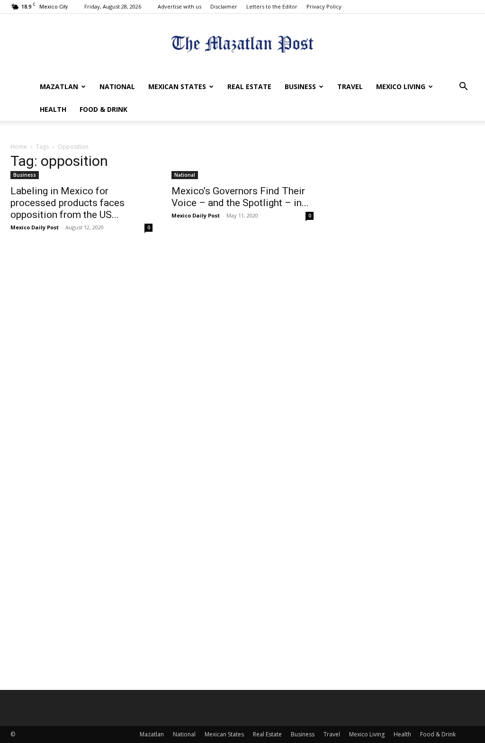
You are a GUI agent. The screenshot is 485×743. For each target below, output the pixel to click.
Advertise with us (179, 6)
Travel (350, 86)
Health (53, 109)
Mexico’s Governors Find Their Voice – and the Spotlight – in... (240, 196)
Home (18, 147)
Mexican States (177, 86)
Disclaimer (223, 6)
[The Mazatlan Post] (242, 45)
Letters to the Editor (271, 6)
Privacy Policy (323, 6)
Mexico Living (400, 86)
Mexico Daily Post (34, 227)
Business (300, 86)
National (117, 86)
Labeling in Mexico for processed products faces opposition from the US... (67, 202)
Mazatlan (59, 86)
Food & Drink (103, 109)
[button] (463, 87)
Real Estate (249, 86)
